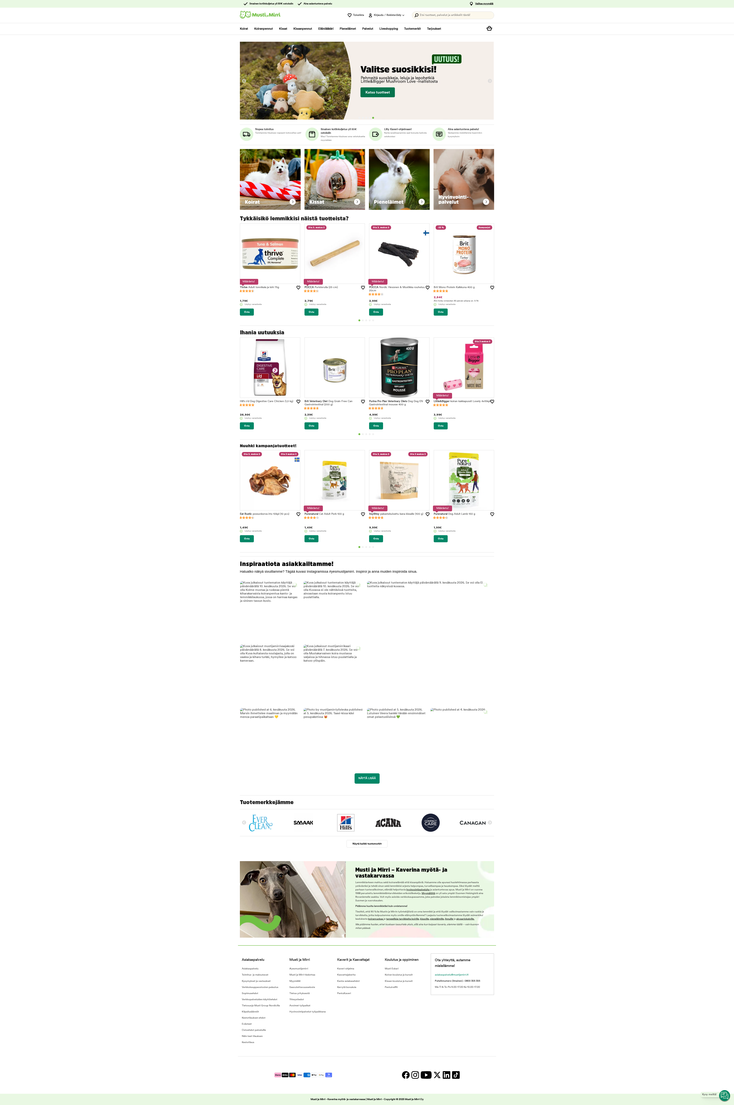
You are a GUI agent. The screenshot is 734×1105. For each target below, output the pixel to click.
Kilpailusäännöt (250, 1012)
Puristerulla (321, 287)
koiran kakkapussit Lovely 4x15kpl (462, 401)
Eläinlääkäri (326, 28)
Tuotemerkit (412, 28)
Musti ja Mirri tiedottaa (302, 975)
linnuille (449, 919)
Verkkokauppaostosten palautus (260, 987)
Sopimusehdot (250, 993)
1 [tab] (359, 118)
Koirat (244, 28)
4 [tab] (370, 118)
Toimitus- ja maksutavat (255, 975)
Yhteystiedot (296, 999)
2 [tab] (363, 118)
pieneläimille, (437, 919)
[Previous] (244, 81)
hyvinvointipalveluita (418, 889)
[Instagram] (415, 1075)
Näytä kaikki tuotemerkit (367, 844)
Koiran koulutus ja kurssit (399, 975)
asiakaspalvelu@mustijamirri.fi (451, 975)
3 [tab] (366, 118)
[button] (269, 610)
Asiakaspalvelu (250, 968)
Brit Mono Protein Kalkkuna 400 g (454, 287)
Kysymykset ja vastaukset (256, 981)
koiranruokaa (376, 919)
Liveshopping (388, 28)
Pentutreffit (391, 987)
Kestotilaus (248, 1042)
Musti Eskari (392, 968)
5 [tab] (373, 118)
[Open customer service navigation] (725, 1096)
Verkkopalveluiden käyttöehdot (259, 999)
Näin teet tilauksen (252, 1036)
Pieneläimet (348, 28)
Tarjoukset (434, 28)
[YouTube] (426, 1075)
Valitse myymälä (484, 3)
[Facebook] (405, 1075)
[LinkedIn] (446, 1075)
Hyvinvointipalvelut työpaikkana (307, 1012)
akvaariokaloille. (465, 919)
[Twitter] (437, 1075)
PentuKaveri (344, 993)
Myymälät (295, 981)
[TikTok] (455, 1075)
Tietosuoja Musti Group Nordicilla (261, 1005)
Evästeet (247, 1024)
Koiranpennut (263, 28)
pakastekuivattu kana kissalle (396, 514)
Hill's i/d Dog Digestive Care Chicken (266, 401)
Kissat (283, 28)
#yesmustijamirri (298, 968)
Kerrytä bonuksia (346, 987)
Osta (247, 312)
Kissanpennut (302, 28)
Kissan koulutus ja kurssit (399, 981)
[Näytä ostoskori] (490, 29)
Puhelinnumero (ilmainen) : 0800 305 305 (457, 981)
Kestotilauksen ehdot (254, 1018)
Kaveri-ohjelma (345, 968)
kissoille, (425, 919)
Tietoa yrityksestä (299, 993)
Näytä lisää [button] (367, 778)
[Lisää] (298, 288)
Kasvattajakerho (346, 975)
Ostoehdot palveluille (254, 1030)
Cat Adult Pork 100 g (324, 514)
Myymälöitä (428, 893)
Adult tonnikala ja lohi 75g (259, 287)
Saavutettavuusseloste (302, 987)
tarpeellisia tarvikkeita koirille (402, 919)
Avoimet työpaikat (299, 1005)
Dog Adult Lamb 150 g (454, 514)
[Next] (490, 81)
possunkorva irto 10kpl (264, 514)
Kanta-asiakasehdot (348, 981)
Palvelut (367, 28)
